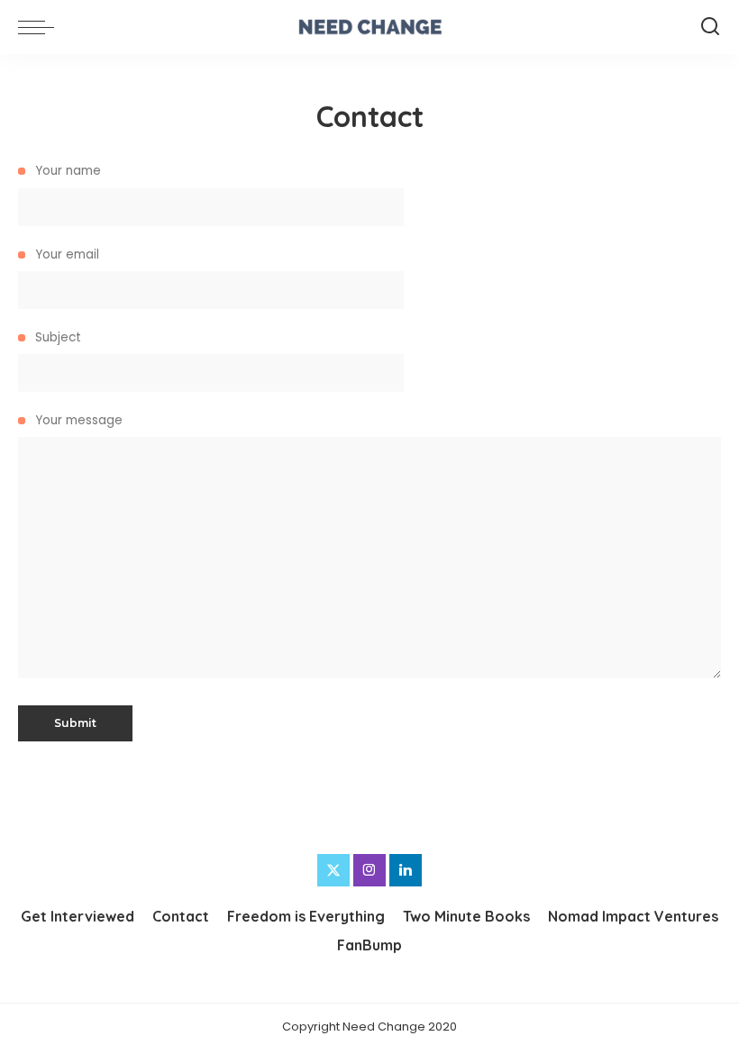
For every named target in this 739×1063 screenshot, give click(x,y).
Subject (56, 337)
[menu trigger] (40, 27)
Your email (65, 254)
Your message (77, 420)
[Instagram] (369, 870)
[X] (333, 870)
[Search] (710, 27)
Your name (66, 170)
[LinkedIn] (405, 870)
